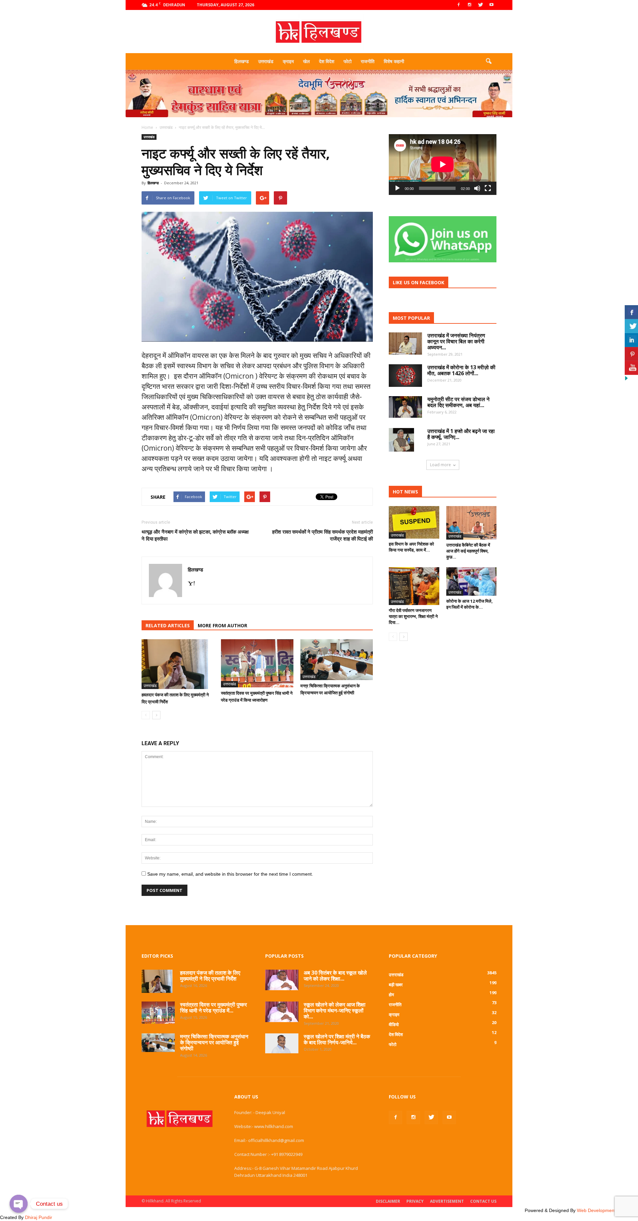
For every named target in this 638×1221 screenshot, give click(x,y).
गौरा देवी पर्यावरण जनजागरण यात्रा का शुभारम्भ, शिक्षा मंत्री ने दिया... (413, 616)
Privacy (415, 1201)
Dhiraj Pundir (38, 1217)
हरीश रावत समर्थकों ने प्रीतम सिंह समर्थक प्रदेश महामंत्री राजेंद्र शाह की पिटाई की (322, 535)
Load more (440, 465)
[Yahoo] (194, 583)
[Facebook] (459, 5)
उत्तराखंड (265, 61)
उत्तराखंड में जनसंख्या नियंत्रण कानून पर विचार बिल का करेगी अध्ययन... (456, 341)
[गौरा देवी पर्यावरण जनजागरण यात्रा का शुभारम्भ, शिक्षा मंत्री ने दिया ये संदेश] (414, 586)
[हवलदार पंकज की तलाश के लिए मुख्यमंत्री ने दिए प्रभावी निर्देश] (178, 664)
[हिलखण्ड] (319, 32)
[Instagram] (470, 5)
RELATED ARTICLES (168, 625)
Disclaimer (388, 1201)
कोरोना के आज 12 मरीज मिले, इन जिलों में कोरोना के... (469, 604)
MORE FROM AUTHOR (222, 625)
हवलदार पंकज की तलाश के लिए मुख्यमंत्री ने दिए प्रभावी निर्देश (210, 975)
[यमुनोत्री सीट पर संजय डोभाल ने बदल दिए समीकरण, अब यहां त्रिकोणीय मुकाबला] (405, 407)
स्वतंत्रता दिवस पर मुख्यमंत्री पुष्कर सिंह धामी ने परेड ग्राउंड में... (213, 1007)
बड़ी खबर (396, 985)
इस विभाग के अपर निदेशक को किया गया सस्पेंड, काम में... (411, 547)
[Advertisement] (319, 119)
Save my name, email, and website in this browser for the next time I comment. (230, 874)
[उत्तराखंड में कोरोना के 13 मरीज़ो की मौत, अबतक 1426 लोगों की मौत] (405, 375)
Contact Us (483, 1201)
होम (391, 995)
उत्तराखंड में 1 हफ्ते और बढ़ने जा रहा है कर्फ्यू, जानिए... (461, 434)
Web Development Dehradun (607, 1210)
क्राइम (288, 61)
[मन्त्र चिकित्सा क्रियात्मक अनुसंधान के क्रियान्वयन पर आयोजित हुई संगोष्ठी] (336, 659)
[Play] (397, 188)
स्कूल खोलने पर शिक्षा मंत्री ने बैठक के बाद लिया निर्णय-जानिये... (337, 1039)
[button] (488, 61)
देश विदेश (326, 61)
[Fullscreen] (487, 188)
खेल (306, 61)
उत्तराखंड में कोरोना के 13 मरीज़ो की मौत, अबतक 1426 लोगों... (461, 370)
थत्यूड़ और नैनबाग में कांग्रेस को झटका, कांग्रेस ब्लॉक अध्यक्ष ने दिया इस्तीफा (195, 535)
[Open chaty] (19, 1204)
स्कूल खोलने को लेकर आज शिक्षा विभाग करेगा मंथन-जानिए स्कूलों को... (335, 1010)
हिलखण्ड (241, 61)
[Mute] (477, 188)
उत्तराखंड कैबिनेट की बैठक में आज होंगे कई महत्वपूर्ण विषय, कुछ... (468, 551)
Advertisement (447, 1201)
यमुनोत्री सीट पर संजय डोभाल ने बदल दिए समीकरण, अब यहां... (458, 402)
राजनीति (367, 61)
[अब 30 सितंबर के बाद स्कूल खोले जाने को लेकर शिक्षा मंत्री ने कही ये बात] (281, 980)
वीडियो (394, 1024)
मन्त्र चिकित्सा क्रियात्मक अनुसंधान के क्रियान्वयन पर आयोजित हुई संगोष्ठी (214, 1042)
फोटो (348, 61)
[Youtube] (491, 5)
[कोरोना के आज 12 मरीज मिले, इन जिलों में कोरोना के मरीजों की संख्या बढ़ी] (471, 581)
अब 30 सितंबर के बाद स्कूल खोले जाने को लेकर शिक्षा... (335, 975)
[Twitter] (480, 5)
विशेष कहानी (394, 61)
